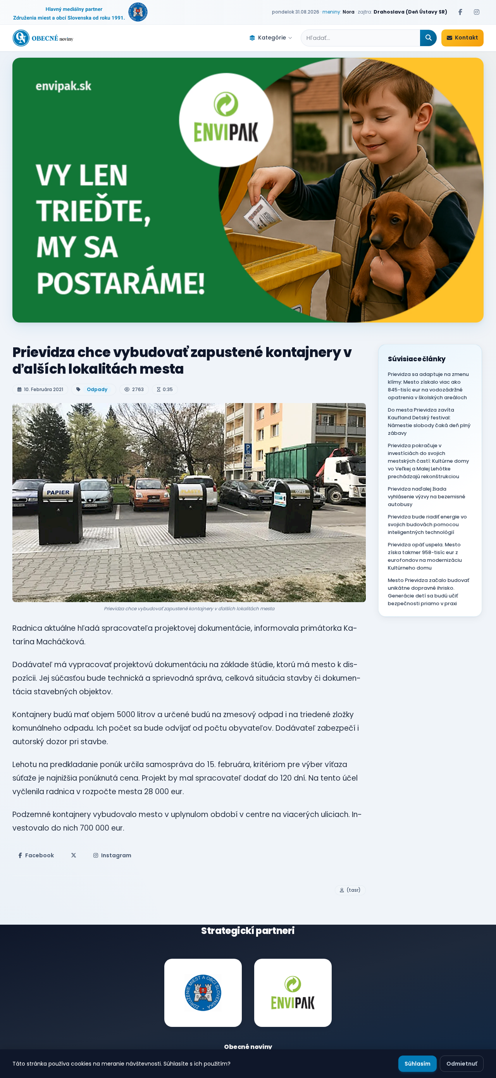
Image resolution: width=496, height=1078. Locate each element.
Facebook (39, 855)
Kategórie (272, 37)
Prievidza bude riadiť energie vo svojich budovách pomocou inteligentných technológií (427, 524)
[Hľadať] (428, 38)
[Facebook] (460, 12)
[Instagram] (477, 12)
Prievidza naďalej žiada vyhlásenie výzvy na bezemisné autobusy (426, 497)
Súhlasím (418, 1064)
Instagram (116, 855)
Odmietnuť (461, 1064)
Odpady (97, 389)
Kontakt (466, 37)
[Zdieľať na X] (74, 855)
